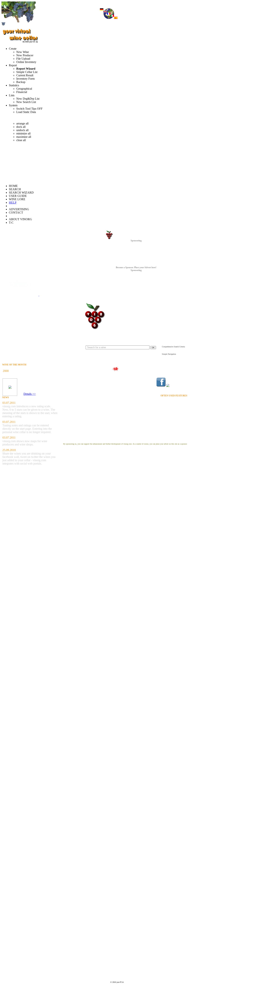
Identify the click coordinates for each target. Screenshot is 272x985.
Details (27, 393)
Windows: (21, 118)
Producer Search (180, 408)
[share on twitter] (176, 385)
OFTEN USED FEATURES (174, 395)
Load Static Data (26, 112)
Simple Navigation (169, 354)
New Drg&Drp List (27, 98)
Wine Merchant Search (177, 412)
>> (34, 393)
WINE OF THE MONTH (14, 364)
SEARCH (15, 189)
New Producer (24, 55)
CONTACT (16, 212)
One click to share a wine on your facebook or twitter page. (85, 376)
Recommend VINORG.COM (174, 415)
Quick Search (121, 343)
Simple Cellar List (26, 72)
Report (13, 65)
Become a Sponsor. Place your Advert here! (136, 267)
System (13, 105)
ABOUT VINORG (20, 219)
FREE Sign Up (179, 418)
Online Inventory (26, 62)
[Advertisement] (11, 927)
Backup (20, 82)
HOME (13, 185)
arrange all (22, 123)
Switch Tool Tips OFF (29, 108)
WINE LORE (17, 199)
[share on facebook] (161, 382)
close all (21, 140)
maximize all (23, 136)
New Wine (22, 52)
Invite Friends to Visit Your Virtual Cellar (169, 425)
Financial (21, 92)
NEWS (5, 397)
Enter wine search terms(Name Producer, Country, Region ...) (121, 353)
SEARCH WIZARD (21, 192)
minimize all (23, 133)
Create (12, 48)
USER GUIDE (18, 195)
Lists (11, 95)
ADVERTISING (19, 209)
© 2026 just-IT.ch (117, 982)
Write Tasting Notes (178, 428)
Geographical (24, 88)
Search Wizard (168, 351)
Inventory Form (25, 78)
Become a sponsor (125, 440)
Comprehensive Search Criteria (173, 347)
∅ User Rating (24, 388)
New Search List (26, 102)
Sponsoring (136, 240)
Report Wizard (25, 68)
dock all (21, 126)
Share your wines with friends (132, 369)
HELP (12, 202)
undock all (22, 130)
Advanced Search (169, 344)
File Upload (23, 58)
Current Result (24, 75)
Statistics (14, 85)
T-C (11, 222)
